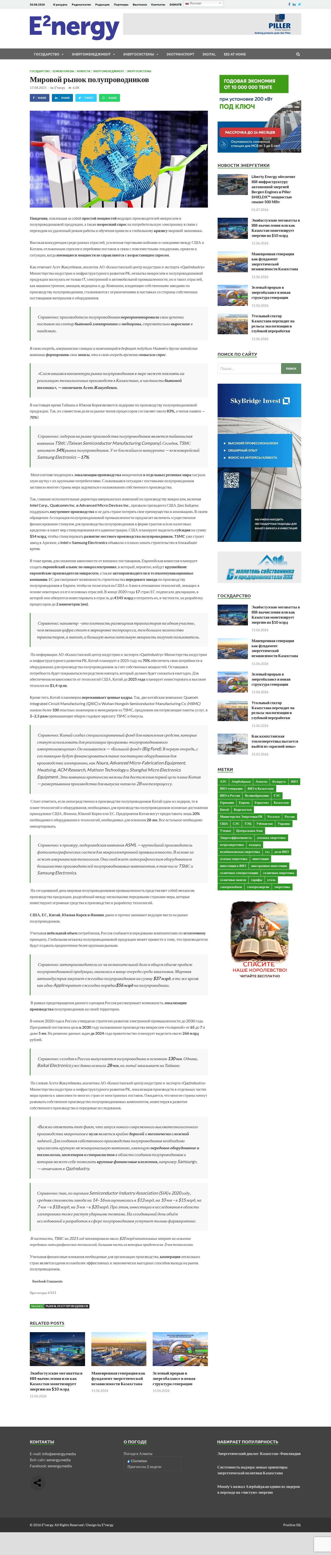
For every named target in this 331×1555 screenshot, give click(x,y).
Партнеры (121, 4)
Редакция (102, 4)
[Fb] (289, 4)
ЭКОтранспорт (180, 54)
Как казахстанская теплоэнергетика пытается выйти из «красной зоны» (275, 741)
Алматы (261, 781)
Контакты (158, 4)
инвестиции (260, 859)
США (224, 823)
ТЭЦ (247, 823)
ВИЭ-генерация (231, 788)
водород (255, 845)
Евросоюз (262, 802)
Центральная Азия (249, 830)
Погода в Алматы (138, 1453)
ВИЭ (294, 781)
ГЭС (277, 795)
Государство (46, 54)
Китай (224, 809)
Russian (195, 3)
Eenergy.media (63, 71)
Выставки (140, 4)
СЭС (236, 823)
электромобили (231, 887)
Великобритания (257, 795)
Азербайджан (241, 781)
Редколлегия (81, 4)
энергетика (282, 887)
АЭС (223, 781)
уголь (271, 880)
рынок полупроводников (67, 1306)
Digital (209, 54)
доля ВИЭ (282, 852)
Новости (83, 71)
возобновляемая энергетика (240, 852)
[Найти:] (259, 368)
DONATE (175, 4)
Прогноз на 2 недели (144, 1466)
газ (267, 852)
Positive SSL (292, 1525)
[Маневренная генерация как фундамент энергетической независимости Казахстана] (119, 1367)
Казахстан (281, 802)
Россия (290, 816)
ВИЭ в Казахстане (261, 788)
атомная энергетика (271, 838)
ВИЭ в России (230, 795)
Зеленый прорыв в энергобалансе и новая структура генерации (174, 1378)
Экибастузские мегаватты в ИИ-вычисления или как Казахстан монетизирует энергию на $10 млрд (56, 1381)
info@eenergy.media (59, 1453)
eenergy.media (59, 1459)
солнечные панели (233, 880)
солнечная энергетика (278, 873)
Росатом (274, 816)
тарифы (256, 880)
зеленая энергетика (233, 859)
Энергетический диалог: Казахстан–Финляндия (259, 1453)
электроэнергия (258, 887)
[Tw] (299, 4)
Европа (244, 802)
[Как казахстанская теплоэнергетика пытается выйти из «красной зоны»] (233, 736)
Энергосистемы (138, 54)
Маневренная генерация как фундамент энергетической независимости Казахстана (118, 1378)
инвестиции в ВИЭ (233, 866)
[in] (294, 4)
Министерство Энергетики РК (241, 816)
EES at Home (235, 54)
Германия (227, 802)
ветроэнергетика (232, 845)
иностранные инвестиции (269, 866)
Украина (284, 823)
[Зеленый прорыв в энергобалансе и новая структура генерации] (180, 1367)
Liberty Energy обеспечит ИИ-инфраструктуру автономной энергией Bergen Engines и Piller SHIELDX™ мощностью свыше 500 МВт (273, 189)
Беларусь (279, 781)
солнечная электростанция (239, 873)
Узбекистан (264, 823)
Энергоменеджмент (91, 54)
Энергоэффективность (236, 838)
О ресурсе (60, 4)
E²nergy (60, 88)
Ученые (225, 830)
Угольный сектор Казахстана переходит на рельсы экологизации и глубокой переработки (273, 323)
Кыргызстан (243, 809)
